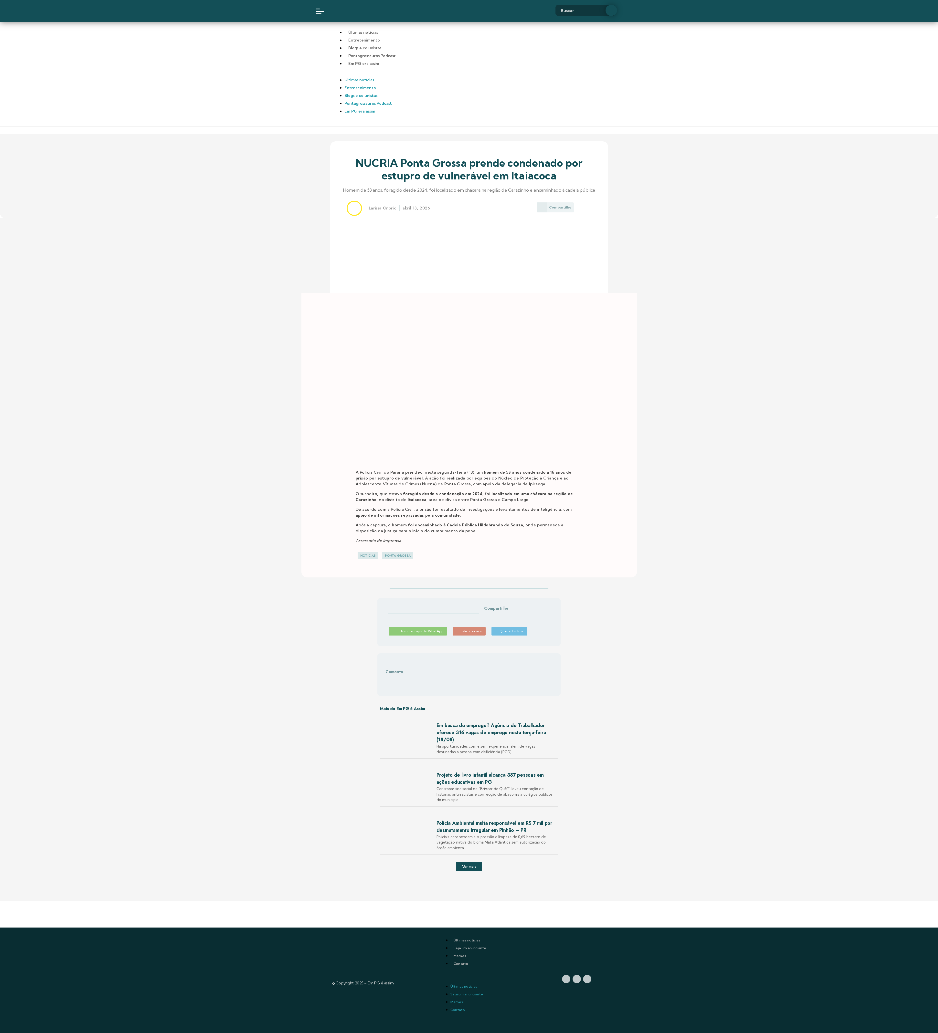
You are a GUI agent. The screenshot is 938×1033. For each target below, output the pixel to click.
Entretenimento (364, 40)
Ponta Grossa (398, 555)
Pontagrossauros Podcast (372, 55)
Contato (461, 963)
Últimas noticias (467, 940)
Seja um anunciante (470, 948)
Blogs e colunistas (364, 47)
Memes (460, 956)
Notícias (368, 555)
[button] (489, 616)
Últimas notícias (363, 32)
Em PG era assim (363, 63)
